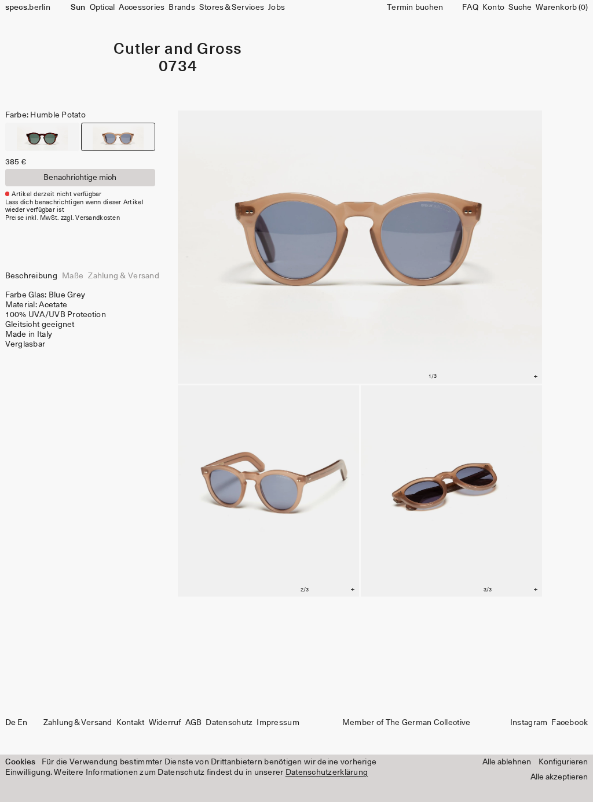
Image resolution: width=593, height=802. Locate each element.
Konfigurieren (563, 762)
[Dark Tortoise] (42, 137)
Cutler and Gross (178, 49)
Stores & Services (231, 7)
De (10, 723)
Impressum (278, 723)
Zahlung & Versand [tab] (123, 276)
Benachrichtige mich (79, 178)
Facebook (569, 723)
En (22, 723)
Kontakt (130, 723)
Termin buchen (415, 7)
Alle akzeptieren (559, 777)
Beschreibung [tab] (31, 276)
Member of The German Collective (406, 723)
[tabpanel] (80, 320)
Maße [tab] (72, 276)
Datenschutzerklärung (326, 772)
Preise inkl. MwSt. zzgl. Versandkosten (62, 218)
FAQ (470, 7)
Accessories (141, 7)
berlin (27, 7)
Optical (102, 7)
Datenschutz (229, 723)
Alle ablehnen (506, 762)
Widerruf (165, 723)
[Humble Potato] (118, 137)
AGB (193, 723)
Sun (78, 7)
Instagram (528, 723)
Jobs (276, 7)
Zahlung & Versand (77, 723)
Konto (493, 7)
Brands (182, 7)
